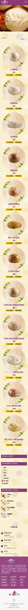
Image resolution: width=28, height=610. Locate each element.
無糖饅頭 (14, 103)
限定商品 (6, 478)
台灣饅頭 (14, 70)
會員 (22, 582)
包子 (5, 470)
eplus (18, 608)
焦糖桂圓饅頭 (14, 204)
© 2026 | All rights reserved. (14, 605)
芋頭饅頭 (14, 137)
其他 (22, 585)
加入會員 (13, 582)
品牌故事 (4, 579)
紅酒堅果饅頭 (14, 271)
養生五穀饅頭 (14, 238)
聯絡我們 (4, 582)
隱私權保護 (4, 585)
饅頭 (5, 467)
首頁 (3, 21)
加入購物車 (10, 75)
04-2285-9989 (7, 542)
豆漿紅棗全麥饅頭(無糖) (14, 339)
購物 (22, 579)
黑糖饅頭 (14, 171)
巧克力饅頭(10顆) (14, 406)
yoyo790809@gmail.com (9, 553)
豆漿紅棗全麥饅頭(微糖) (14, 305)
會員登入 (13, 579)
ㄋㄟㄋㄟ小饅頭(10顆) (14, 372)
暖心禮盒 (6, 481)
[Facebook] (14, 600)
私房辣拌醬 (5, 483)
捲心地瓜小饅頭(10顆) (14, 440)
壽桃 (5, 475)
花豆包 (9, 494)
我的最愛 (19, 75)
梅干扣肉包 (10, 501)
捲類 (5, 473)
